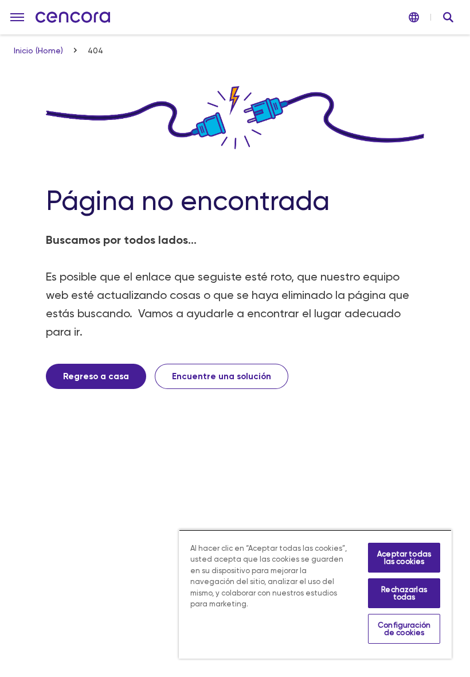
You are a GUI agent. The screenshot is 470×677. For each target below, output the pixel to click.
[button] (17, 17)
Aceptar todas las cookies (404, 558)
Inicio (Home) (39, 50)
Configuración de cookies (404, 629)
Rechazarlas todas (403, 593)
